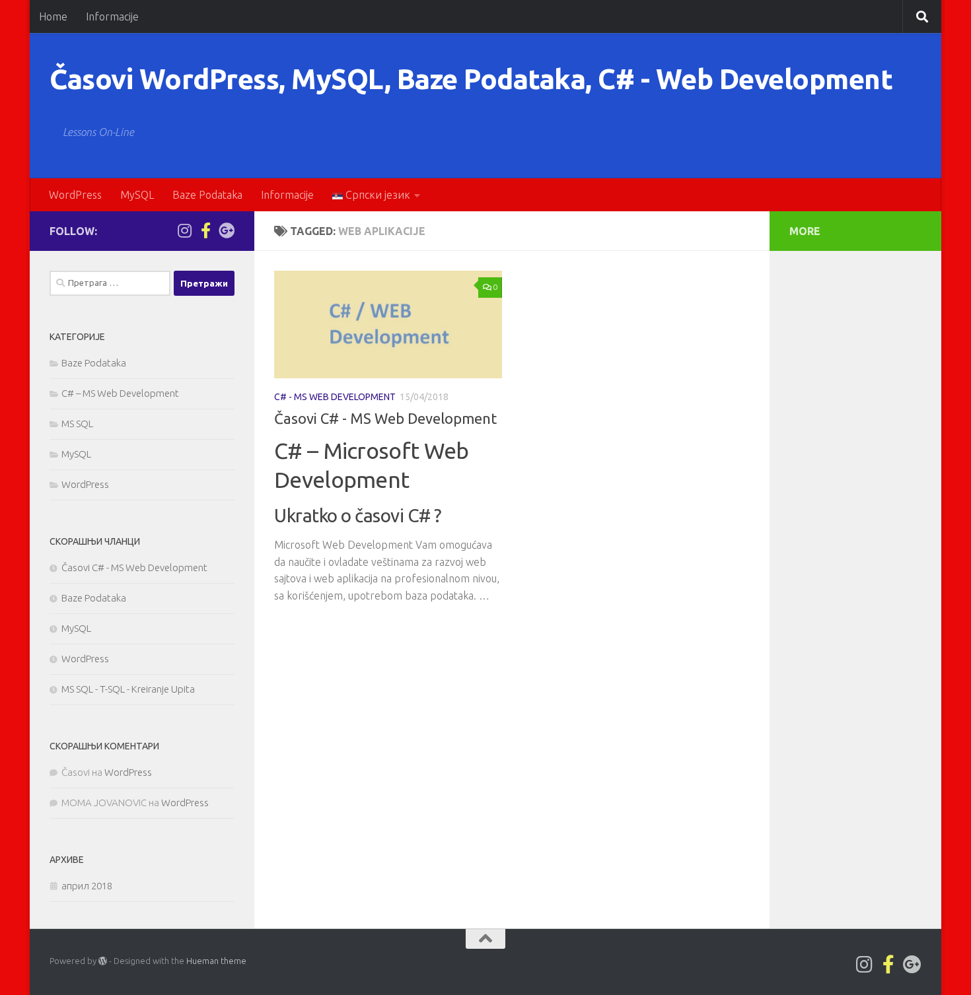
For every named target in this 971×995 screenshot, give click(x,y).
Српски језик (376, 195)
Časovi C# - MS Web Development (385, 418)
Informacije (112, 16)
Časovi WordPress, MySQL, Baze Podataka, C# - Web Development (471, 78)
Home (53, 16)
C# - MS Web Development (335, 397)
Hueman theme (216, 960)
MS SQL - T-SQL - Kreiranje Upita (128, 689)
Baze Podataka (207, 195)
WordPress (75, 195)
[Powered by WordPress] (102, 961)
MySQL (137, 195)
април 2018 (86, 885)
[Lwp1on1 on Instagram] (184, 230)
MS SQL (77, 423)
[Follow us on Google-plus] (226, 230)
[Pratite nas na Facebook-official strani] (205, 230)
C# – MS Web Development (120, 393)
